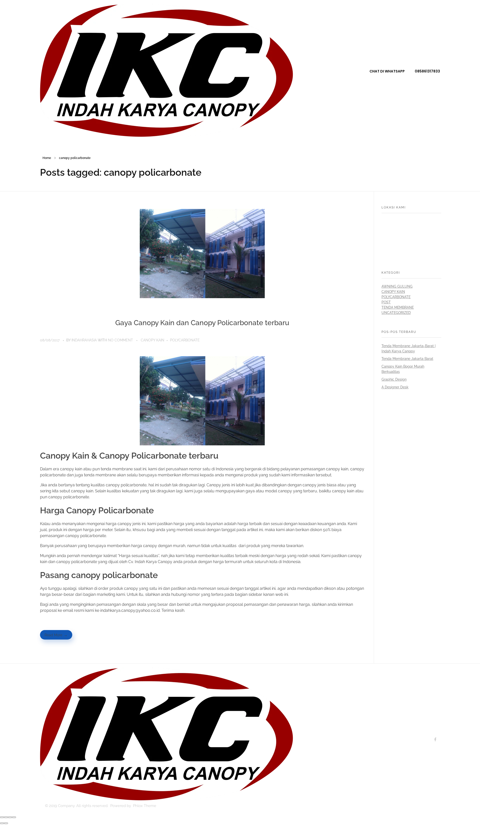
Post (386, 302)
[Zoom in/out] (14, 817)
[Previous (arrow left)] (2, 823)
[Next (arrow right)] (6, 823)
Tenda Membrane (398, 307)
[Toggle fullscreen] (10, 817)
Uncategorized (396, 313)
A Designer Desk (395, 387)
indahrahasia (85, 340)
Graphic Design (394, 379)
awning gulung (397, 286)
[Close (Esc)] (2, 817)
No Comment (120, 340)
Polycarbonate (185, 340)
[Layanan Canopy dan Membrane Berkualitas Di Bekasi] (166, 71)
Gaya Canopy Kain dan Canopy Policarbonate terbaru (202, 323)
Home (46, 158)
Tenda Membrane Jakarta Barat (407, 359)
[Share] (6, 817)
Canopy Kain (152, 340)
